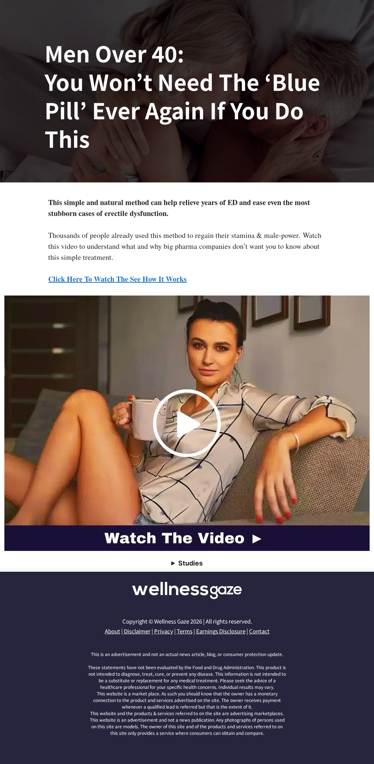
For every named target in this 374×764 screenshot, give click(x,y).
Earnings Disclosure (220, 631)
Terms (184, 631)
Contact (259, 631)
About (112, 631)
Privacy (163, 631)
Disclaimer (137, 631)
